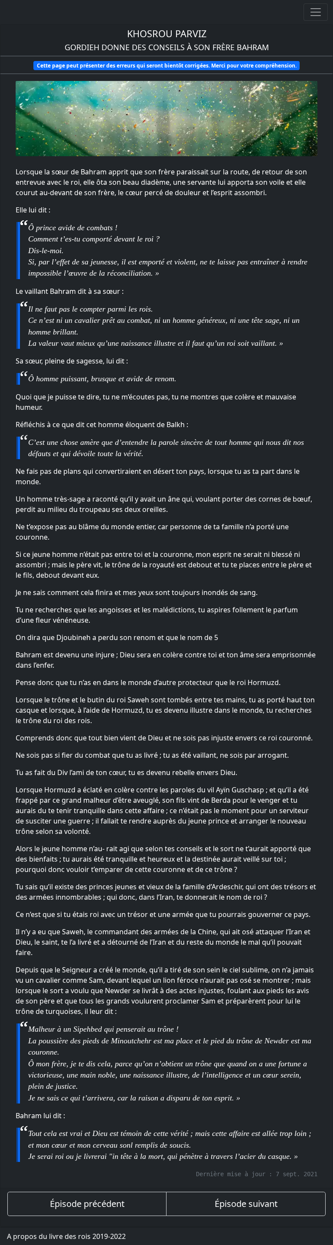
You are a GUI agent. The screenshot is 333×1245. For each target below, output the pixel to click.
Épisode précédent (87, 1204)
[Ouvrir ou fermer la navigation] (316, 12)
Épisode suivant (246, 1204)
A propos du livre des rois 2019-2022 (66, 1236)
